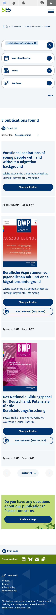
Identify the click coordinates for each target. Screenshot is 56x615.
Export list (11, 128)
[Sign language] (14, 3)
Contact (5, 580)
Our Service (17, 27)
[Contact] (42, 3)
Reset (51, 95)
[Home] (6, 10)
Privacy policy (8, 587)
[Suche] (51, 3)
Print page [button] (12, 551)
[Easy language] (23, 3)
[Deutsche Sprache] (4, 3)
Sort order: (7, 135)
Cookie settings (9, 590)
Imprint (5, 584)
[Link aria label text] (50, 45)
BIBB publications (33, 27)
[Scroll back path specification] (4, 26)
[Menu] (51, 11)
